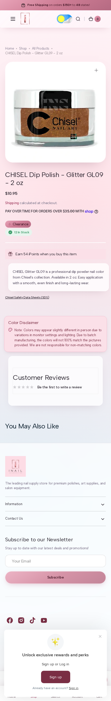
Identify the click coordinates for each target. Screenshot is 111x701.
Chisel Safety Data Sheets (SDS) (27, 297)
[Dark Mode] (64, 18)
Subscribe (55, 577)
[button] (13, 19)
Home (9, 48)
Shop (23, 48)
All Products (40, 48)
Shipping (12, 203)
